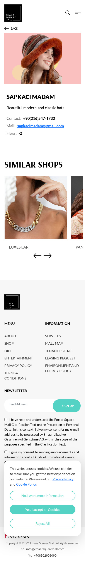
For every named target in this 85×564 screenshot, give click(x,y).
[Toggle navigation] (78, 13)
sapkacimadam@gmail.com (40, 125)
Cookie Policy (26, 484)
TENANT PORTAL (58, 351)
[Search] (67, 13)
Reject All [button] (43, 523)
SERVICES (53, 336)
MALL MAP (54, 343)
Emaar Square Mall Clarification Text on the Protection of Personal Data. (41, 424)
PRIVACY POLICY (18, 365)
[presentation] (37, 256)
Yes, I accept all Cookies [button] (42, 509)
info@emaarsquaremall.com (45, 549)
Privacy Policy (63, 479)
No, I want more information (42, 495)
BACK (14, 28)
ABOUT (10, 336)
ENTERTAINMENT (18, 358)
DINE (8, 351)
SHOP (9, 343)
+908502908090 (45, 555)
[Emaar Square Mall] (13, 13)
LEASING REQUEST (60, 358)
